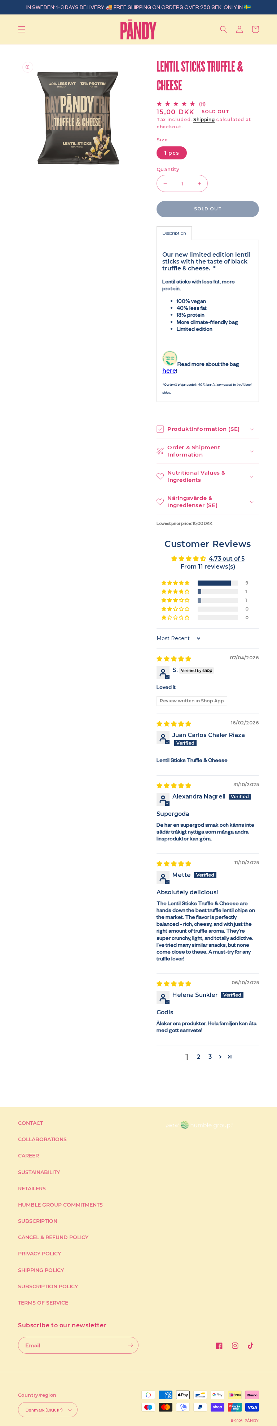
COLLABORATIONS (42, 1139)
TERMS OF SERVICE (43, 1302)
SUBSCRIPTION (37, 1221)
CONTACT (30, 1123)
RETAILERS (32, 1188)
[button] (22, 29)
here (169, 370)
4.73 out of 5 (227, 558)
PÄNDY (252, 1420)
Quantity (168, 169)
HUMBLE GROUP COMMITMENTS (60, 1205)
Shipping (204, 119)
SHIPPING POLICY (41, 1270)
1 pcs (171, 153)
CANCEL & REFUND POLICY (53, 1237)
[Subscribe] (130, 1345)
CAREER (28, 1155)
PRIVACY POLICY (39, 1253)
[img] (174, 658)
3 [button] (210, 1056)
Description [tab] (174, 233)
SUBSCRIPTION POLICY (48, 1286)
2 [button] (198, 1056)
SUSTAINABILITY (39, 1172)
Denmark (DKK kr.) (44, 1410)
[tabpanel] (208, 321)
